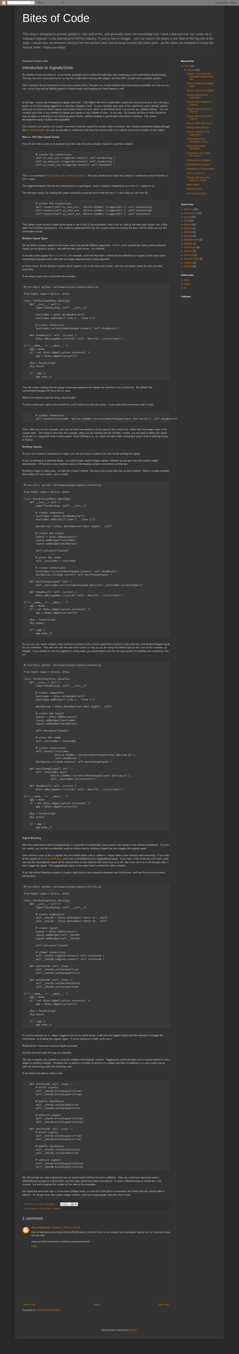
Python (49, 1208)
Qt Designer (190, 247)
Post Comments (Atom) (48, 1310)
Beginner (35, 1208)
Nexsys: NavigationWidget (200, 90)
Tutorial (56, 1208)
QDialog (188, 232)
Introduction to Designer (199, 160)
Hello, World (193, 184)
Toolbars (188, 262)
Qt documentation (36, 130)
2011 (187, 66)
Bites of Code (55, 18)
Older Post (163, 1304)
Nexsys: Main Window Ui (199, 123)
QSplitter (188, 243)
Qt (185, 287)
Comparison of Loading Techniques (199, 154)
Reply (34, 1246)
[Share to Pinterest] (76, 1204)
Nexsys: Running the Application (197, 96)
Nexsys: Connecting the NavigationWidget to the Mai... (200, 76)
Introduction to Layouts (198, 164)
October (191, 70)
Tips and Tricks (191, 259)
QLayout (188, 236)
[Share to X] (69, 1204)
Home (97, 1304)
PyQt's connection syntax (65, 175)
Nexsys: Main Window (198, 127)
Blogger (133, 1330)
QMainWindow (191, 239)
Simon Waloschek (40, 1227)
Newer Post (29, 1304)
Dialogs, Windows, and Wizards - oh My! (198, 179)
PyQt (42, 1208)
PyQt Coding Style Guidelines (196, 147)
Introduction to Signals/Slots (201, 168)
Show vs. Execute (196, 173)
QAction (188, 228)
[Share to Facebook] (73, 1204)
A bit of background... (197, 193)
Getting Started (194, 189)
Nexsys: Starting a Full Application (198, 133)
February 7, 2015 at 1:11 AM (66, 1227)
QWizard (188, 251)
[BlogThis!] (65, 1204)
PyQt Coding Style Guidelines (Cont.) (197, 140)
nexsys (187, 217)
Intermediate (190, 213)
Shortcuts (188, 255)
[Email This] (62, 1204)
